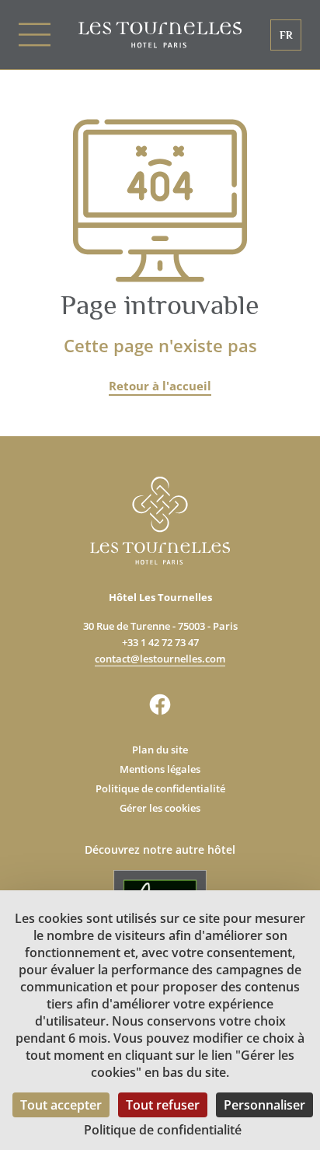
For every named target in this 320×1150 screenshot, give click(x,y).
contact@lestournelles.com (160, 659)
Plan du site (160, 750)
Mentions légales (160, 769)
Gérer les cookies (160, 808)
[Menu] (48, 35)
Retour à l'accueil (160, 386)
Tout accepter (61, 1104)
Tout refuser (163, 1104)
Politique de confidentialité (160, 788)
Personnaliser (264, 1104)
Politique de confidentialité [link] (163, 1129)
